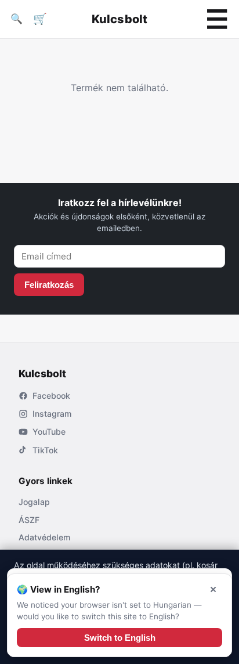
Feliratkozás (49, 285)
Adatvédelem (44, 537)
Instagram (51, 413)
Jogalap (34, 502)
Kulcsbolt (120, 19)
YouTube (49, 431)
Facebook (51, 395)
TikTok (45, 450)
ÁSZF (29, 520)
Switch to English (119, 638)
